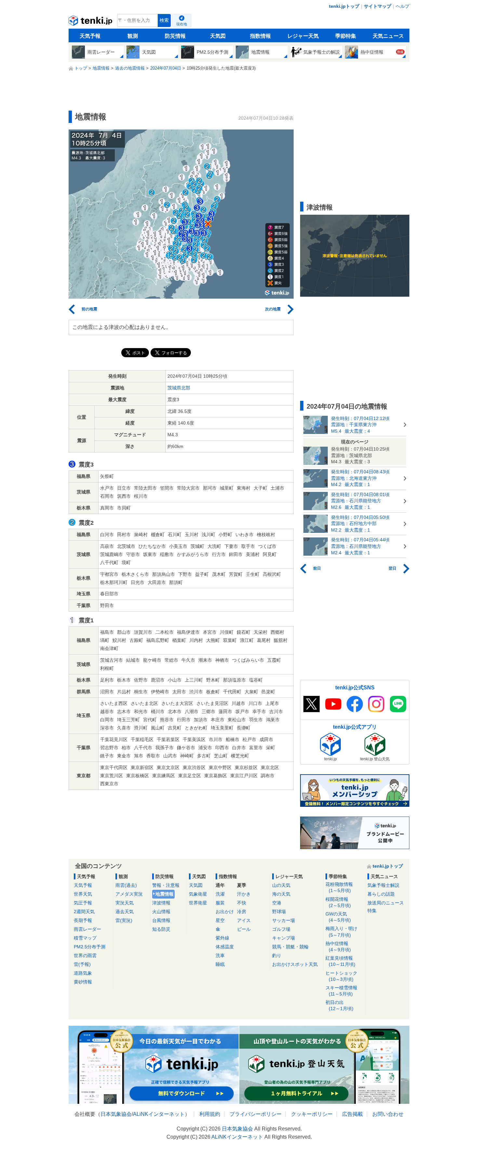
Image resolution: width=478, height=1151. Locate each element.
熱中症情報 (338, 946)
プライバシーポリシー (256, 1114)
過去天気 (124, 911)
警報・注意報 (165, 885)
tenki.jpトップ (344, 6)
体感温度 (225, 946)
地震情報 (164, 894)
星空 (220, 920)
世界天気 (83, 894)
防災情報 (175, 36)
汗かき (244, 894)
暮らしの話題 (381, 894)
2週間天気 (84, 911)
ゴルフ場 (281, 929)
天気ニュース (388, 36)
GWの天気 (338, 917)
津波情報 (161, 902)
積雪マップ (85, 938)
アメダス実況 (129, 894)
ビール (244, 929)
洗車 (220, 955)
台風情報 (161, 920)
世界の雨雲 (85, 955)
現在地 (181, 24)
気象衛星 (198, 894)
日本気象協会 (116, 1114)
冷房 (241, 911)
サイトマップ (377, 6)
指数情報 (260, 36)
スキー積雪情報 (341, 990)
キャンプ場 (283, 938)
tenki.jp (91, 22)
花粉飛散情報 (339, 887)
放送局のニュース (385, 902)
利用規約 (209, 1114)
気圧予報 (83, 902)
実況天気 (124, 902)
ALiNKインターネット (159, 1114)
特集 (372, 910)
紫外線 (222, 938)
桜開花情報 (338, 902)
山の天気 (281, 885)
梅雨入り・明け (341, 931)
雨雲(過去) (126, 885)
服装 (220, 902)
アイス (244, 920)
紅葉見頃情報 (340, 961)
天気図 (218, 36)
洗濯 (220, 894)
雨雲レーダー (87, 929)
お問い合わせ (388, 1114)
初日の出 (339, 1005)
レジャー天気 (303, 36)
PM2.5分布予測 (89, 946)
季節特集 (345, 36)
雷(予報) (82, 964)
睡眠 (220, 964)
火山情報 (161, 911)
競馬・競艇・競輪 (290, 946)
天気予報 (90, 36)
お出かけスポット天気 (295, 964)
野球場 (279, 911)
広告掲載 (352, 1114)
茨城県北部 (178, 387)
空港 (276, 902)
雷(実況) (123, 920)
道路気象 (83, 973)
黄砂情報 (83, 981)
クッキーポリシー (312, 1114)
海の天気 (281, 894)
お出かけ (225, 911)
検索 (164, 20)
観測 (132, 36)
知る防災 (161, 929)
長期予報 (83, 920)
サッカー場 (283, 920)
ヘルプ (402, 6)
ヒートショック (341, 976)
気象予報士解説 (383, 885)
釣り (276, 955)
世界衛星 (198, 902)
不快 (241, 902)
